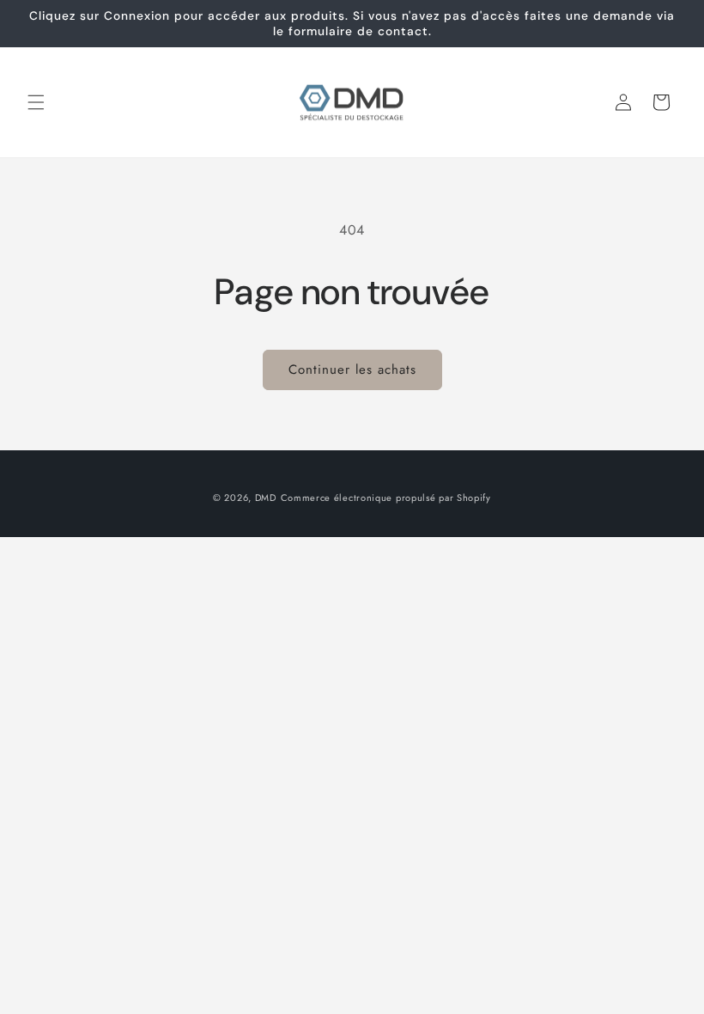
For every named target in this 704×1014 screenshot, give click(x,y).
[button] (36, 102)
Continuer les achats (352, 369)
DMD (265, 497)
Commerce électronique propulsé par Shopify (386, 497)
